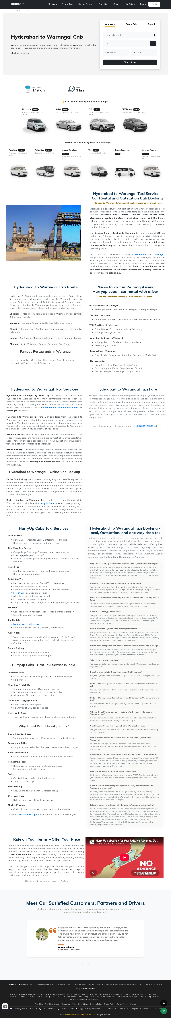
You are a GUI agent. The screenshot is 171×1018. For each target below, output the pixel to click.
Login (154, 4)
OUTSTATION (60, 997)
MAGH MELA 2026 (143, 997)
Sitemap (133, 1004)
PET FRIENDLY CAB (128, 994)
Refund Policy (122, 1004)
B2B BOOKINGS (97, 994)
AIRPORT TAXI (146, 994)
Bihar (134, 984)
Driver (116, 4)
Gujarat (41, 984)
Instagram (134, 1009)
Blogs (143, 4)
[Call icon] (163, 1003)
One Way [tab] (110, 24)
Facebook (109, 1009)
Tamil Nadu (91, 984)
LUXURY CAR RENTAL (41, 994)
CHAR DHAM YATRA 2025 (125, 997)
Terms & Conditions (80, 1004)
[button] (154, 35)
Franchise (103, 4)
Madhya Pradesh (67, 984)
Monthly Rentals (85, 4)
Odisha (100, 984)
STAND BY (55, 994)
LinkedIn (122, 1009)
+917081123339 (144, 426)
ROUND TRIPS (72, 994)
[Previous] (83, 964)
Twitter (145, 1009)
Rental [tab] (151, 24)
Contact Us (66, 1004)
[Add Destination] (153, 43)
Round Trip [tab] (131, 24)
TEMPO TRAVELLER (112, 994)
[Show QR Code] (5, 1006)
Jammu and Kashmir (113, 984)
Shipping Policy (96, 1004)
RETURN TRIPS (84, 994)
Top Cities (39, 1004)
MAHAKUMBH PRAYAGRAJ (105, 997)
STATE (46, 997)
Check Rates (130, 62)
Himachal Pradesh (28, 984)
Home (13, 11)
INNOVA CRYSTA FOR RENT (91, 999)
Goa (139, 984)
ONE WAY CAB (15, 994)
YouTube (157, 1009)
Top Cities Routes (52, 1004)
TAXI (36, 997)
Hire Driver (130, 4)
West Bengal (159, 984)
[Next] (88, 964)
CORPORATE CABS (26, 997)
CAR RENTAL (27, 994)
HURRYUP (17, 4)
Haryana (127, 984)
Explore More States (86, 989)
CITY (52, 997)
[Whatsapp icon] (163, 1011)
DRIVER (91, 997)
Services (52, 4)
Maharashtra (52, 984)
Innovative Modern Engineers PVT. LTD (81, 1015)
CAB (41, 997)
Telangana (147, 984)
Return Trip (67, 4)
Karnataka (80, 984)
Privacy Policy (109, 1004)
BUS (138, 994)
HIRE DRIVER (72, 997)
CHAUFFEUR (82, 997)
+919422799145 (67, 1009)
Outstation (20, 11)
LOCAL (63, 994)
